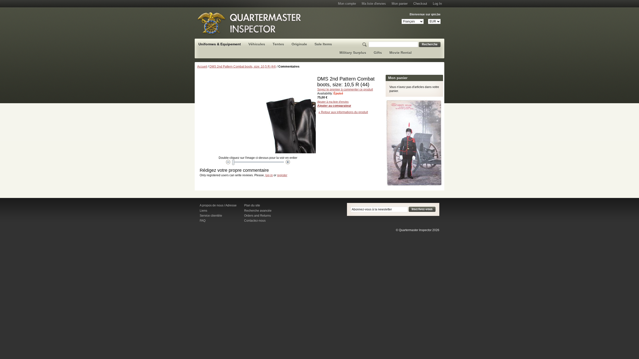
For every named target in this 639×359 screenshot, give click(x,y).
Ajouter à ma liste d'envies (333, 101)
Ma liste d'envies (374, 3)
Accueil (202, 66)
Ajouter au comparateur (334, 105)
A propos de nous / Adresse (218, 205)
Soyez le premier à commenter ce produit (345, 89)
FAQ (202, 220)
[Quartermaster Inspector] (250, 23)
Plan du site (252, 205)
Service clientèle (211, 215)
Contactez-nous (255, 220)
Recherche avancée (258, 210)
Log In (437, 3)
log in (269, 175)
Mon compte (347, 3)
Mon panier (400, 3)
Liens (203, 210)
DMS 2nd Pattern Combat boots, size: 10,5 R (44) (242, 66)
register (282, 175)
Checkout (420, 3)
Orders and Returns (257, 215)
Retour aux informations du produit (343, 112)
